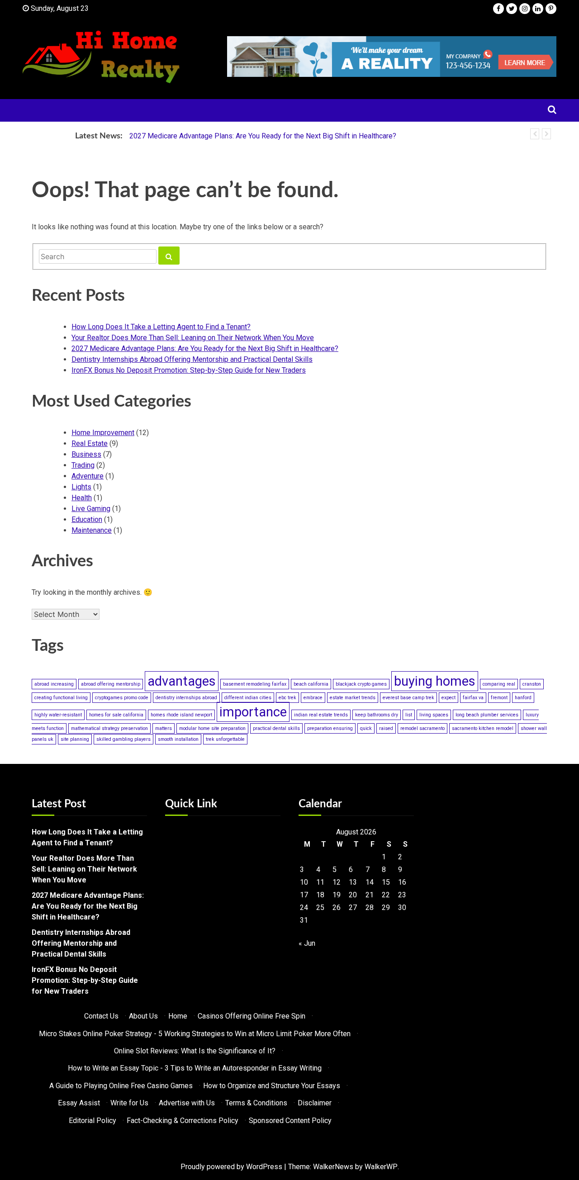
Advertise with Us (187, 1103)
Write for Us (129, 1103)
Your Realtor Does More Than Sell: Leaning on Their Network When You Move (192, 337)
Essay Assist (79, 1103)
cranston (531, 684)
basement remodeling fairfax (254, 684)
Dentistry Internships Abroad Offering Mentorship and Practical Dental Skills (192, 359)
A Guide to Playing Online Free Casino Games (121, 1085)
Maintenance (91, 530)
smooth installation (178, 739)
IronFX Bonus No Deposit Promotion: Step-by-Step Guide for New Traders (188, 370)
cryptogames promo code (121, 698)
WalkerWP (381, 1166)
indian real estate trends (321, 715)
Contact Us (101, 1016)
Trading (83, 465)
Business (86, 454)
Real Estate (89, 443)
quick (366, 728)
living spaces (433, 715)
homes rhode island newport (181, 715)
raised (386, 728)
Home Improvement (102, 432)
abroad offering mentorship (110, 684)
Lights (81, 487)
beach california (311, 684)
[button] (534, 133)
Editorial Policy (92, 1120)
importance (253, 712)
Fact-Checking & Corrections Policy (182, 1120)
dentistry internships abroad (186, 698)
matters (163, 728)
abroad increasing (54, 684)
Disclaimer (315, 1103)
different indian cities (247, 698)
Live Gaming (90, 508)
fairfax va (473, 698)
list (408, 715)
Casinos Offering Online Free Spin (251, 1016)
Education (86, 519)
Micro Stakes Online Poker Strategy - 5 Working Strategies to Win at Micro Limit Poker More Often (195, 1033)
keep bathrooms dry (376, 715)
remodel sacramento (422, 728)
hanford (523, 698)
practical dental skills (276, 728)
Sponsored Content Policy (290, 1120)
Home (177, 1016)
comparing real (499, 684)
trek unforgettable (225, 739)
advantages (181, 681)
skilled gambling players (123, 739)
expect (448, 698)
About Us (143, 1016)
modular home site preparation (212, 728)
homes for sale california (116, 715)
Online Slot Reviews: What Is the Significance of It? (194, 1051)
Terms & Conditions (256, 1103)
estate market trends (352, 698)
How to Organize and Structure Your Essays (271, 1085)
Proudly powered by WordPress (231, 1166)
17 (304, 895)
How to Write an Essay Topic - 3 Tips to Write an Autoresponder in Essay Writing (195, 1068)
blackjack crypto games (361, 684)
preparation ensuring (330, 728)
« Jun (307, 943)
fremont (499, 698)
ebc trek (287, 698)
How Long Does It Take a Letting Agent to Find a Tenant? (161, 326)
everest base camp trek (408, 698)
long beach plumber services (487, 715)
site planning (75, 739)
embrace (313, 698)
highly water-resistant (58, 715)
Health (81, 497)
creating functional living (61, 698)
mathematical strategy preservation (109, 728)
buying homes (434, 681)
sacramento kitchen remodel (482, 728)
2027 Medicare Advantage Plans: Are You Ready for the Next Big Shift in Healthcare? (262, 136)
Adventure (87, 476)
